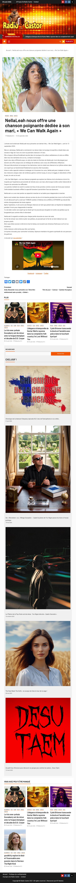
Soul (64, 325)
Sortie (15, 115)
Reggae (7, 115)
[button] (9, 41)
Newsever (50, 881)
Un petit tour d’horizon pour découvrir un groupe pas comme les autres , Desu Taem (32, 768)
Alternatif (7, 325)
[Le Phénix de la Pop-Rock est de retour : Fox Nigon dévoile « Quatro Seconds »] (38, 568)
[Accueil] (4, 41)
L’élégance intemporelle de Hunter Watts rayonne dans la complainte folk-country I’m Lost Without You (37, 333)
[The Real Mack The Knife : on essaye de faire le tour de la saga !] (38, 653)
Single (11, 115)
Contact (36, 2)
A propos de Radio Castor (24, 2)
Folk (34, 325)
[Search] (60, 41)
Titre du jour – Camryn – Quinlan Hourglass (57, 288)
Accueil (5, 874)
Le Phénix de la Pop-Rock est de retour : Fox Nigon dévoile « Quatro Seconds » (31, 614)
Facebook (31, 273)
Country (29, 325)
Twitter (46, 273)
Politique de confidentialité (17, 874)
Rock (18, 325)
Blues (51, 325)
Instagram (39, 273)
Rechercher (10, 349)
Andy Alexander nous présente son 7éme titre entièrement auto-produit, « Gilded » (19, 289)
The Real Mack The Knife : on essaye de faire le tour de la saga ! (26, 691)
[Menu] (9, 41)
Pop (12, 325)
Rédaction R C (11, 136)
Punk (15, 325)
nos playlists (17, 238)
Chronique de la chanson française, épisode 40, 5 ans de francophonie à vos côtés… (33, 419)
